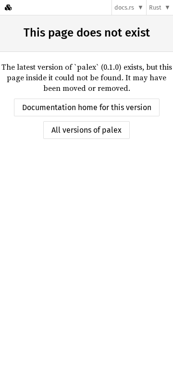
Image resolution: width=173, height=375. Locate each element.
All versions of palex (86, 130)
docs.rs (124, 7)
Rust (155, 7)
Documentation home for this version (86, 107)
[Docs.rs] (8, 7)
